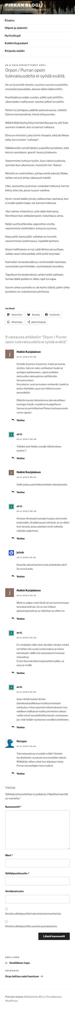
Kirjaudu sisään (15, 51)
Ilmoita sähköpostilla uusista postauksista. (31, 926)
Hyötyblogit (13, 35)
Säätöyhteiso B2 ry (34, 996)
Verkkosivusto (14, 891)
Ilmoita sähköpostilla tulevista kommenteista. (33, 913)
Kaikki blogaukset (16, 43)
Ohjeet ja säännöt (16, 28)
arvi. (42, 65)
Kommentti (13, 806)
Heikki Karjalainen (29, 352)
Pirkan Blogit (24, 5)
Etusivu (9, 20)
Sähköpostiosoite (17, 873)
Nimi (9, 855)
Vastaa (21, 420)
